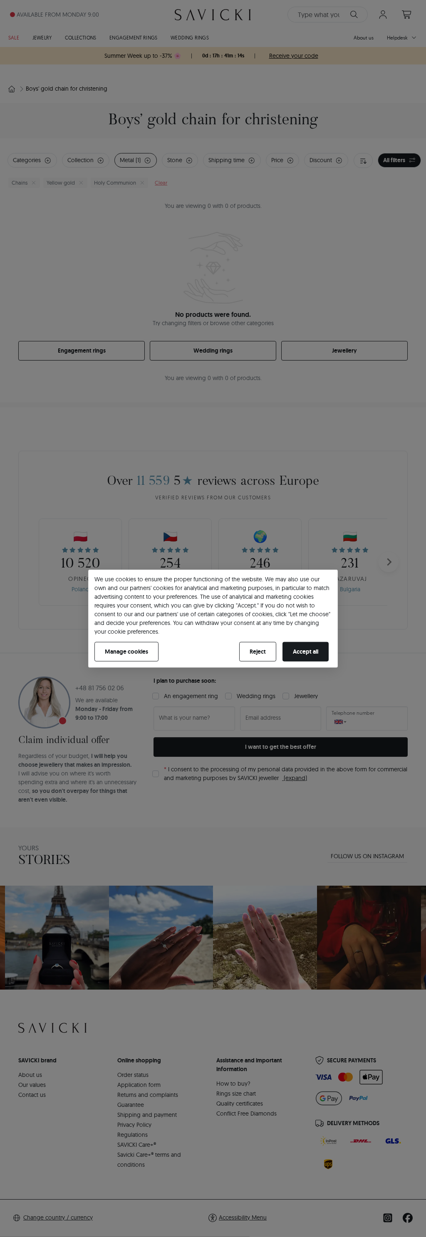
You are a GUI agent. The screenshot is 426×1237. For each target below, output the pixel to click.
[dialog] (213, 618)
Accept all (305, 651)
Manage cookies (126, 651)
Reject (258, 651)
